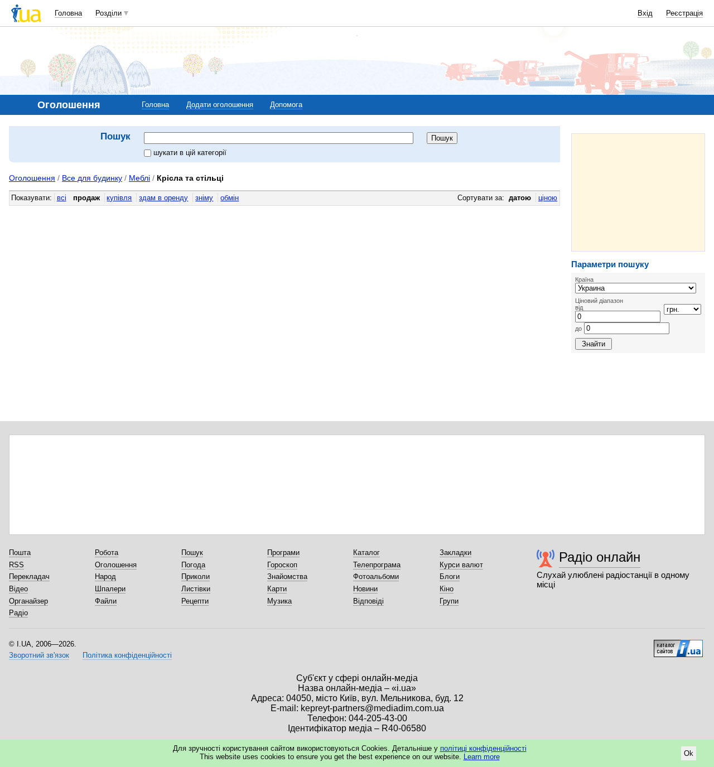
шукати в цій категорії (189, 152)
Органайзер (28, 601)
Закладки (455, 552)
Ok (688, 753)
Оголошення (32, 177)
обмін (229, 198)
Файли (106, 601)
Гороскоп (282, 565)
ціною (547, 198)
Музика (279, 601)
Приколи (195, 576)
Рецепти (195, 601)
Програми (283, 552)
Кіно (447, 589)
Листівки (195, 589)
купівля (119, 198)
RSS (16, 565)
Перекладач (29, 576)
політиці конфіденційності (483, 748)
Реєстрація (684, 13)
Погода (193, 565)
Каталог (366, 552)
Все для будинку (92, 177)
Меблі (139, 177)
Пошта (20, 552)
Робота (106, 552)
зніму (204, 198)
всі (61, 198)
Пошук (192, 552)
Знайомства (287, 576)
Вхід (645, 13)
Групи (449, 601)
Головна (68, 13)
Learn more (482, 756)
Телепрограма (377, 565)
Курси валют (461, 565)
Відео (18, 589)
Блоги (450, 576)
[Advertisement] (638, 192)
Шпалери (110, 589)
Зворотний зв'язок (39, 655)
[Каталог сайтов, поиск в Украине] (678, 644)
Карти (277, 589)
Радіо (18, 613)
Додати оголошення (219, 104)
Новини (365, 589)
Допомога (286, 104)
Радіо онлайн (599, 557)
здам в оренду (163, 198)
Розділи (108, 13)
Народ (105, 576)
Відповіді (368, 601)
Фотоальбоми (376, 576)
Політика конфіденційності (127, 655)
